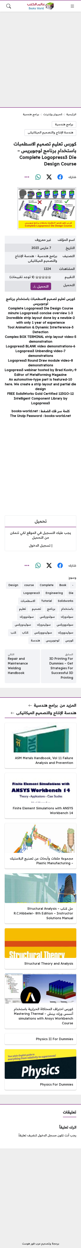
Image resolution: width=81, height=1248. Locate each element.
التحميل (42, 286)
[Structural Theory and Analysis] (40, 948)
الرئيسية (71, 114)
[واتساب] (37, 177)
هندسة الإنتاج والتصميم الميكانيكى (50, 132)
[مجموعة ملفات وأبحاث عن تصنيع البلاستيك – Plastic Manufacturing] (40, 846)
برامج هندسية (31, 114)
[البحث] (9, 6)
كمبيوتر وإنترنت (52, 114)
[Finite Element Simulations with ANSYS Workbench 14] (40, 795)
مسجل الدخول (47, 1135)
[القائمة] (72, 6)
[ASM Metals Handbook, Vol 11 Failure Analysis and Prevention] (40, 745)
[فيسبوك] (59, 177)
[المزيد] (26, 177)
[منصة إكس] (48, 177)
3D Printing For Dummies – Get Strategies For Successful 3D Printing (61, 668)
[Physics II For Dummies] (40, 1038)
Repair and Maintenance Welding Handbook (18, 666)
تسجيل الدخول (40, 545)
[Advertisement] (40, 57)
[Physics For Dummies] (40, 1069)
